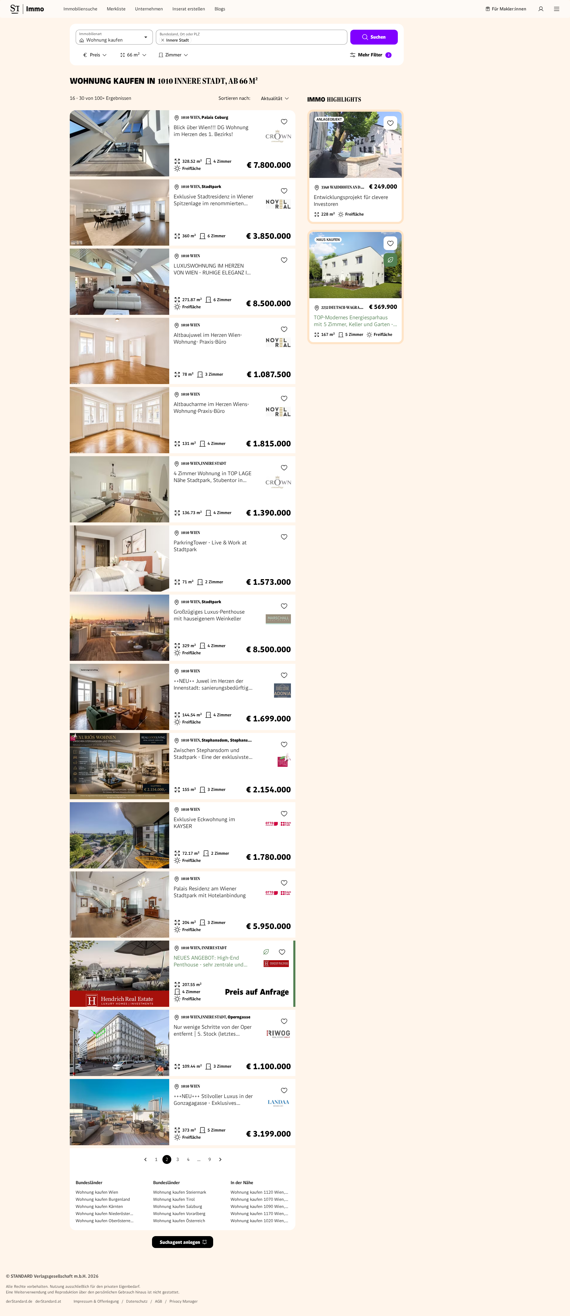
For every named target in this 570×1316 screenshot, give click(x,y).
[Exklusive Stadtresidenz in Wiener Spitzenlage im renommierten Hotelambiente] (182, 212)
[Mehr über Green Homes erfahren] (266, 952)
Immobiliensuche (80, 9)
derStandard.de (19, 1301)
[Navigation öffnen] (556, 8)
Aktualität (271, 98)
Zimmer (173, 55)
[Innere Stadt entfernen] (163, 40)
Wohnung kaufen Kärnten (99, 1206)
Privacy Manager (184, 1301)
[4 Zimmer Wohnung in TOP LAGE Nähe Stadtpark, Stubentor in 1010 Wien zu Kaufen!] (182, 489)
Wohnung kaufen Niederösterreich (105, 1213)
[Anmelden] (541, 9)
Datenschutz (137, 1301)
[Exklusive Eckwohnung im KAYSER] (182, 835)
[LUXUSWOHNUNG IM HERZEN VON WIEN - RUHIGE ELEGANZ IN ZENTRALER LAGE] (182, 282)
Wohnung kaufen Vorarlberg (179, 1213)
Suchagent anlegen (180, 1242)
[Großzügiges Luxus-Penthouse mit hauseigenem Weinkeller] (182, 628)
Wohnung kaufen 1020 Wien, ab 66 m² (260, 1220)
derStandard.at (48, 1301)
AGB (158, 1301)
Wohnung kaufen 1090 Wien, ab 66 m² (260, 1206)
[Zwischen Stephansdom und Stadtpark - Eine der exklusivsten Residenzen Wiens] (182, 766)
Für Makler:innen (509, 9)
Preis (95, 55)
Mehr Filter (374, 55)
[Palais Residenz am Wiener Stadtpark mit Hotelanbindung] (182, 904)
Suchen (378, 37)
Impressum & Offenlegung (96, 1301)
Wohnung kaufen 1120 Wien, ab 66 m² (260, 1192)
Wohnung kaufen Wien (97, 1192)
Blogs (220, 9)
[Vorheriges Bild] (80, 143)
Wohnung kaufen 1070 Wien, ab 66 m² (260, 1199)
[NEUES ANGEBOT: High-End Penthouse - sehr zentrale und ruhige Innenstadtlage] (181, 974)
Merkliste (116, 9)
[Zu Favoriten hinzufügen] (284, 121)
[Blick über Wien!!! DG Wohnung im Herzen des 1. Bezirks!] (182, 143)
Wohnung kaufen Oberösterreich (105, 1220)
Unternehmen (149, 9)
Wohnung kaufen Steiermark (179, 1192)
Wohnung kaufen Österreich (179, 1220)
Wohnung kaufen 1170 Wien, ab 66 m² (260, 1213)
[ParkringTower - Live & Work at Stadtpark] (182, 558)
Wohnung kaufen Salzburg (177, 1206)
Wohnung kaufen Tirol (174, 1199)
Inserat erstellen (188, 9)
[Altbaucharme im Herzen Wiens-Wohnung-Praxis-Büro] (182, 420)
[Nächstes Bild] (159, 143)
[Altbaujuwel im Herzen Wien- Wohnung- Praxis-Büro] (182, 351)
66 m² (133, 55)
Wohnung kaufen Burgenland (103, 1199)
